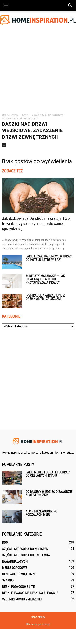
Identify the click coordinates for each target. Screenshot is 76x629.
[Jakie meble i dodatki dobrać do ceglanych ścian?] (12, 478)
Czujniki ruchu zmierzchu (22, 599)
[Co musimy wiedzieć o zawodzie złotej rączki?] (12, 497)
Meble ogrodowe (14, 568)
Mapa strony (38, 617)
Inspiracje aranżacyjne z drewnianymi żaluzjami (45, 297)
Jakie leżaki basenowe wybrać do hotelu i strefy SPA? (49, 258)
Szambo (8, 580)
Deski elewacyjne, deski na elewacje (30, 593)
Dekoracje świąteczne (19, 574)
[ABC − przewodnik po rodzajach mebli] (12, 516)
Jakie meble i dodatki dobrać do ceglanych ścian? (48, 473)
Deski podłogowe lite (18, 587)
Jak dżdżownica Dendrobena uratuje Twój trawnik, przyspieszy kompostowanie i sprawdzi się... (36, 223)
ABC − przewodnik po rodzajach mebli (41, 512)
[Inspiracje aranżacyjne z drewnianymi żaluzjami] (12, 301)
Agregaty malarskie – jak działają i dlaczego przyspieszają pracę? (45, 279)
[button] (70, 5)
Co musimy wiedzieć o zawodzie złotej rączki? (49, 493)
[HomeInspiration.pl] (38, 20)
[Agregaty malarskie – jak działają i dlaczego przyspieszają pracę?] (12, 281)
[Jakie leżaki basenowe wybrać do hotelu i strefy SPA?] (12, 262)
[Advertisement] (38, 70)
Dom (5, 542)
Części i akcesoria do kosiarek (25, 549)
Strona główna (10, 114)
